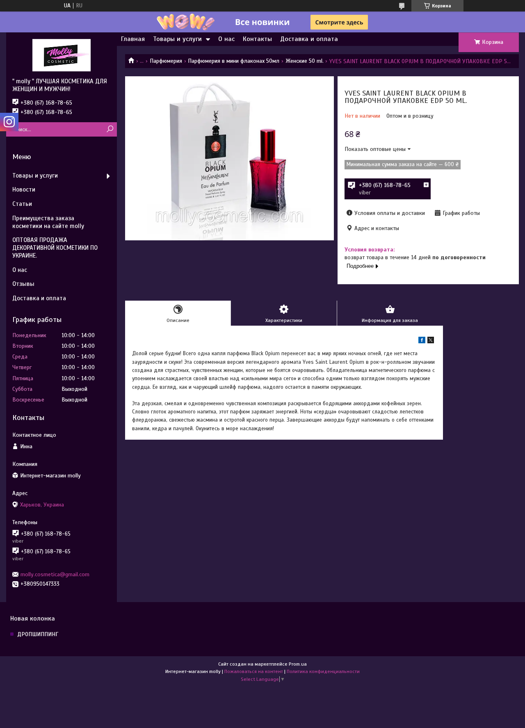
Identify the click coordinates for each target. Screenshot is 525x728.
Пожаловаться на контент (253, 671)
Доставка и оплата (309, 39)
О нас (226, 39)
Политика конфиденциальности (323, 671)
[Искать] (110, 129)
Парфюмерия (166, 60)
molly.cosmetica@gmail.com (55, 574)
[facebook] (421, 341)
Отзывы (23, 284)
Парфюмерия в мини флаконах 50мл (233, 60)
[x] (430, 341)
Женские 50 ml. (304, 60)
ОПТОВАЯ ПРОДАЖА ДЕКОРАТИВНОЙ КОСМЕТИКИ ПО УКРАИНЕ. (55, 247)
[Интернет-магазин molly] (61, 55)
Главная (133, 39)
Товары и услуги (177, 39)
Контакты (257, 39)
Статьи (22, 204)
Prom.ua (298, 664)
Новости (23, 189)
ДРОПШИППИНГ (37, 634)
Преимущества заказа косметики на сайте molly (48, 222)
